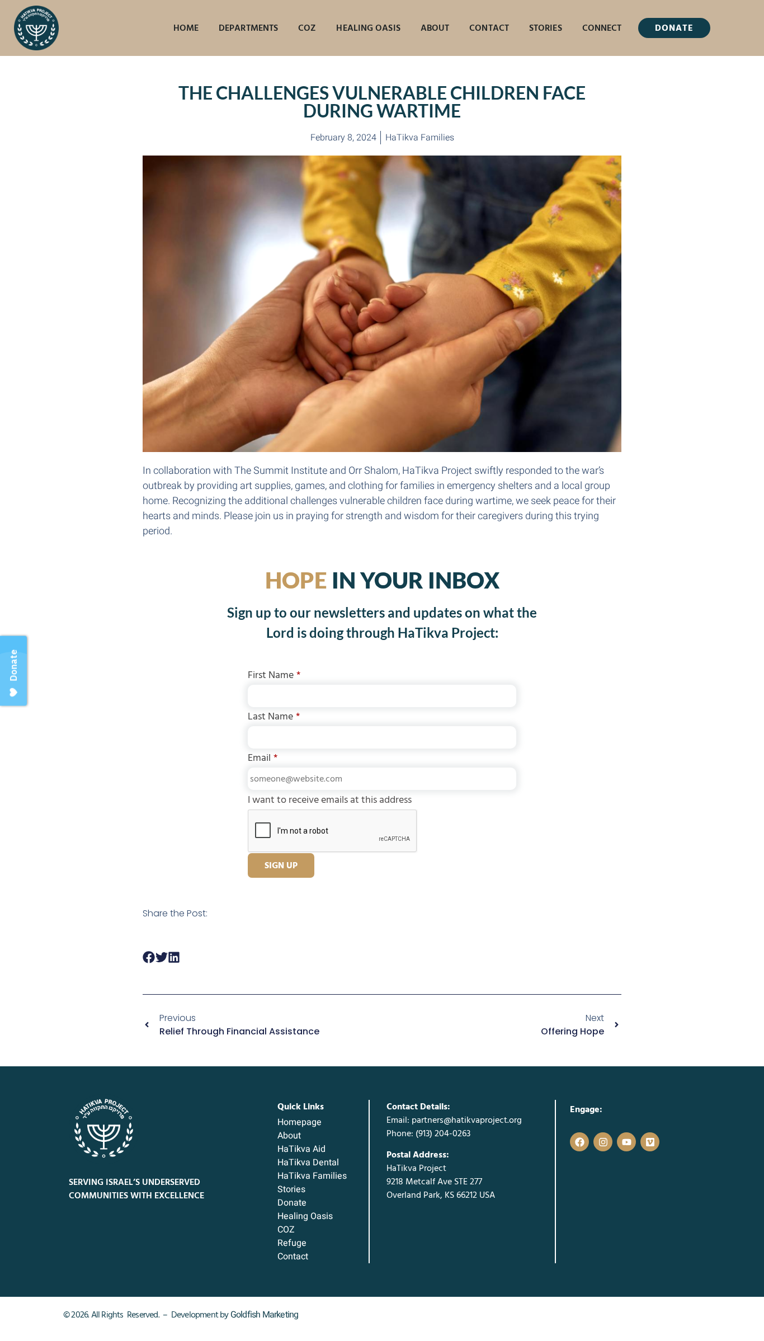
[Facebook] (579, 1141)
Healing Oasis (368, 28)
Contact (489, 28)
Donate (291, 1203)
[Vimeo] (649, 1141)
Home (186, 28)
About (435, 28)
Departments (248, 28)
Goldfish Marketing (264, 1314)
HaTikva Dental (308, 1162)
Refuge (291, 1243)
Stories (545, 28)
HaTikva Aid (301, 1149)
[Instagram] (602, 1141)
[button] (149, 957)
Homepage (299, 1122)
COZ (307, 28)
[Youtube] (626, 1141)
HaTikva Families (312, 1176)
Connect (602, 28)
